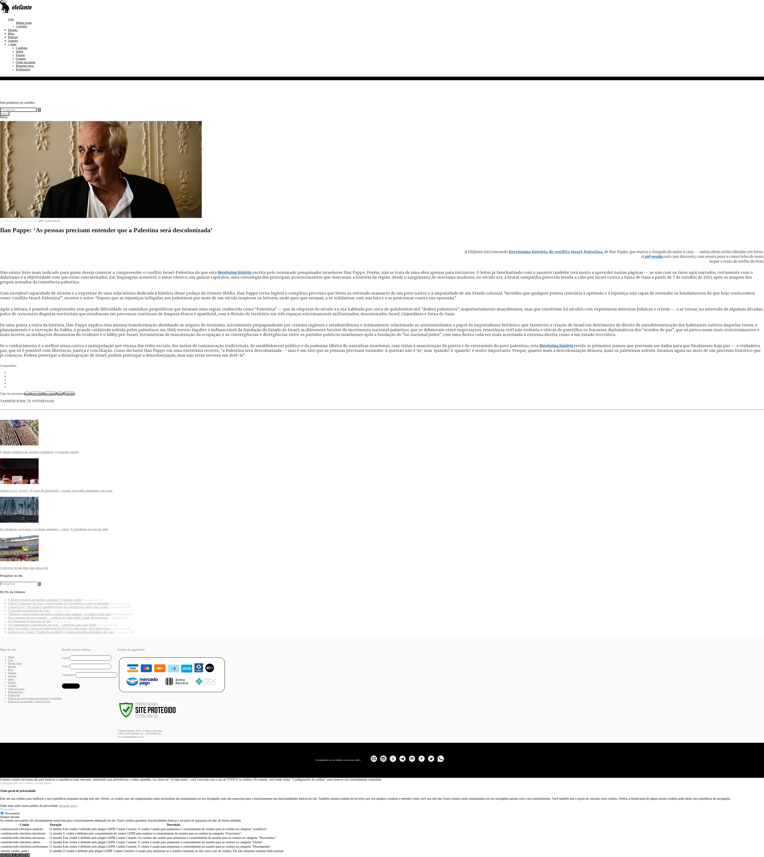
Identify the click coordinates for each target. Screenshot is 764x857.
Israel (60, 393)
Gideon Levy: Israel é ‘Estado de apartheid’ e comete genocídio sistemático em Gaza (56, 490)
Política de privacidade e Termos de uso (29, 701)
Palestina (69, 393)
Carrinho (21, 26)
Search (4, 113)
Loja (11, 19)
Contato (21, 58)
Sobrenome (68, 674)
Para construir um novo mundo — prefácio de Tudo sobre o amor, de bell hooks (58, 617)
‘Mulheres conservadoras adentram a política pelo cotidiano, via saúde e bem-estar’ (60, 614)
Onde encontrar (25, 62)
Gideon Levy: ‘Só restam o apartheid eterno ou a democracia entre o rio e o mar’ (58, 607)
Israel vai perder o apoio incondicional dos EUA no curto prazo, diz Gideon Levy (59, 628)
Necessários (12, 813)
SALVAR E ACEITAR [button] (15, 855)
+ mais (12, 44)
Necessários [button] (7, 809)
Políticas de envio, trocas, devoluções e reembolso (35, 698)
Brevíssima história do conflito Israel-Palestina (556, 251)
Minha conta (24, 22)
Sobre (19, 51)
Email (65, 658)
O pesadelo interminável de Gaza (29, 610)
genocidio (36, 393)
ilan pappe (49, 393)
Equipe (20, 55)
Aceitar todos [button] (42, 783)
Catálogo (21, 48)
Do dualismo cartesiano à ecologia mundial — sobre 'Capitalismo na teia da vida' (54, 529)
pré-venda (654, 256)
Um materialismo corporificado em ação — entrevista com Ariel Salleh (52, 625)
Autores (13, 40)
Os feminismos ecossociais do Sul (29, 621)
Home (11, 656)
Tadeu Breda (52, 220)
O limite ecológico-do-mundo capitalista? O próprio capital (39, 452)
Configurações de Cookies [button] (16, 783)
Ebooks (13, 30)
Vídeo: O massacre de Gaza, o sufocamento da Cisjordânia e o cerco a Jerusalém (58, 603)
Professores (23, 69)
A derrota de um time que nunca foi (24, 568)
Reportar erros (25, 65)
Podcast (13, 37)
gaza (27, 393)
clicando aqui (68, 805)
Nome (65, 666)
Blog (11, 33)
